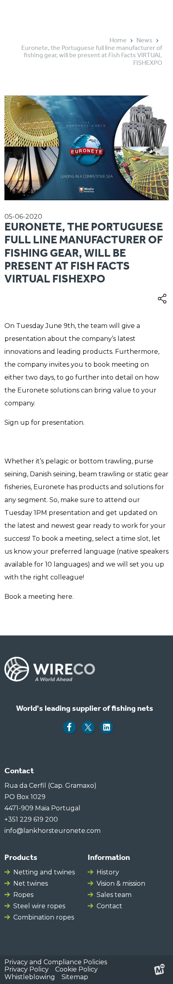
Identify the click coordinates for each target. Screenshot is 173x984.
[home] (43, 12)
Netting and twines (44, 872)
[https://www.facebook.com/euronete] (69, 727)
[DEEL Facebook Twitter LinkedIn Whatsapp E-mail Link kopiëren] (162, 298)
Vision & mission (121, 883)
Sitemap (75, 977)
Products (20, 857)
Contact (109, 906)
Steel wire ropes (39, 906)
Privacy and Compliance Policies (55, 962)
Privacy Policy (26, 969)
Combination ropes (43, 917)
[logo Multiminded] (159, 969)
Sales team (114, 895)
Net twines (30, 883)
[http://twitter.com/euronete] (88, 727)
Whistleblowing (29, 977)
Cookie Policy (76, 969)
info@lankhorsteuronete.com (52, 831)
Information (109, 857)
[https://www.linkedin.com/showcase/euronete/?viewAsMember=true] (106, 727)
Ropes (23, 895)
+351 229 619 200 (31, 819)
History (108, 872)
